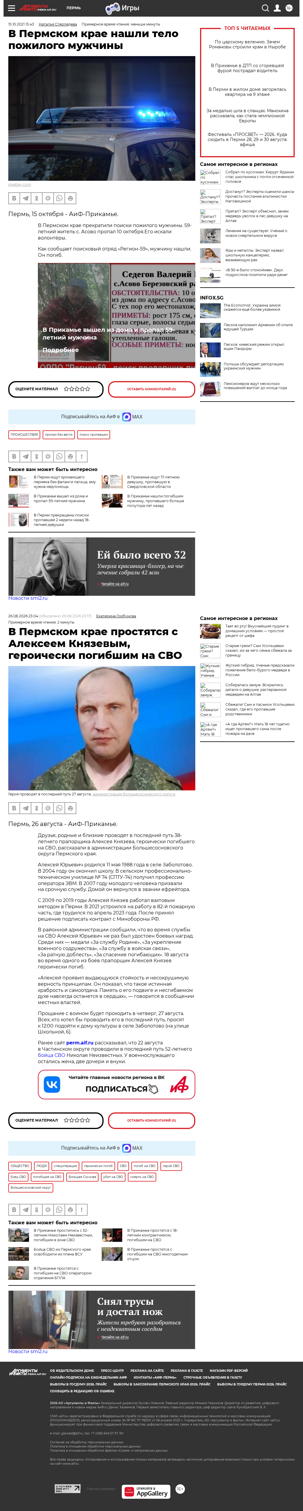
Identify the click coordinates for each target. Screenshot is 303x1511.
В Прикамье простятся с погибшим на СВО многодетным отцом (157, 1254)
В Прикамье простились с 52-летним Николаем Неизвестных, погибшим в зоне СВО (63, 1235)
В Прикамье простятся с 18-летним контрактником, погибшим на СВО (152, 1235)
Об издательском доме (72, 1371)
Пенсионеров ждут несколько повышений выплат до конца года (255, 386)
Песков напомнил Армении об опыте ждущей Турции (258, 327)
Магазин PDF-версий (229, 1371)
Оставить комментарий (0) (151, 389)
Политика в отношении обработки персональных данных (95, 1446)
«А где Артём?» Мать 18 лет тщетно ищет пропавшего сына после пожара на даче (257, 729)
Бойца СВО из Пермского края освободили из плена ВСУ (62, 1251)
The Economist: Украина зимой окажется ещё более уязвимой (252, 307)
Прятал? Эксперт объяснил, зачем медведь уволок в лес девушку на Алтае (257, 216)
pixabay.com (19, 184)
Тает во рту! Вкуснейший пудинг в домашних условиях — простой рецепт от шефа (257, 631)
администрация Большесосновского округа (134, 794)
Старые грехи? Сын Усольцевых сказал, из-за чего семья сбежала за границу (258, 650)
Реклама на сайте (147, 1371)
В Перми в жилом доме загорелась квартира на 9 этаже (247, 92)
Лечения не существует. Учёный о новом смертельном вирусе (256, 233)
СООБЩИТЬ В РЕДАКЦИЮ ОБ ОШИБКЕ (82, 1391)
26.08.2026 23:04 (23, 616)
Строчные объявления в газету (212, 1378)
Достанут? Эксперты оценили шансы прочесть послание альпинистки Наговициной (259, 196)
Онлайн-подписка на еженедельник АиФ (88, 1378)
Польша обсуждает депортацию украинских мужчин (254, 366)
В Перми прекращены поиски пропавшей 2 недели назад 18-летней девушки (62, 520)
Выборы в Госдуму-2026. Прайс (78, 1384)
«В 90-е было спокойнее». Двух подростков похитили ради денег (256, 272)
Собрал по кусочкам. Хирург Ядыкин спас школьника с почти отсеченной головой (259, 177)
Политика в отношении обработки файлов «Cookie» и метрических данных (108, 1451)
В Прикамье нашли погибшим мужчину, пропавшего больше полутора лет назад (155, 501)
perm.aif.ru (80, 1043)
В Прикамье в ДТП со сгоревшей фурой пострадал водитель (247, 68)
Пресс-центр (112, 1371)
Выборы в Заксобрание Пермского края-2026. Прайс (162, 1384)
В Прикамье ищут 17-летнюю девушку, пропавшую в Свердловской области (153, 482)
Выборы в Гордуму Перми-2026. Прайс (252, 1384)
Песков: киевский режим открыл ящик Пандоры (254, 347)
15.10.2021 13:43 (21, 24)
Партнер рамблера (101, 1489)
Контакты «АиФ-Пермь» (155, 1378)
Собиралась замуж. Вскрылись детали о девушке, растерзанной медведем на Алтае (255, 690)
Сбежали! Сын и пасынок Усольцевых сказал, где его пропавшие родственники (260, 709)
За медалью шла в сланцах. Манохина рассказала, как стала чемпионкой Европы (248, 115)
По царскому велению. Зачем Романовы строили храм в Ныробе (247, 44)
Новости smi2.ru (28, 598)
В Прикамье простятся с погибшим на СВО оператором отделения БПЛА (62, 1273)
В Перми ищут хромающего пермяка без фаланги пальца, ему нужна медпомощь (65, 482)
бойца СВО (51, 1055)
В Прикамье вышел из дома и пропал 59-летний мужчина (109, 333)
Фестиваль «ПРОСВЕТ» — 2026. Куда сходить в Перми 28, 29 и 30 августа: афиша (247, 139)
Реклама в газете (187, 1371)
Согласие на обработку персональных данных (86, 1442)
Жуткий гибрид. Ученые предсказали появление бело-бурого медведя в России (259, 670)
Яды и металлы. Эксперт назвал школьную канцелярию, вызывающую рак (254, 255)
